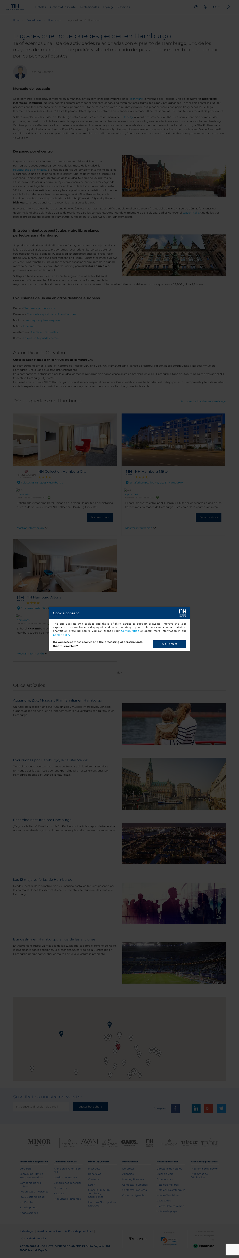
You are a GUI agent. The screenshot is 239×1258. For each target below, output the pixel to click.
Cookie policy (61, 635)
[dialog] (119, 629)
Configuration (130, 631)
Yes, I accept (169, 644)
